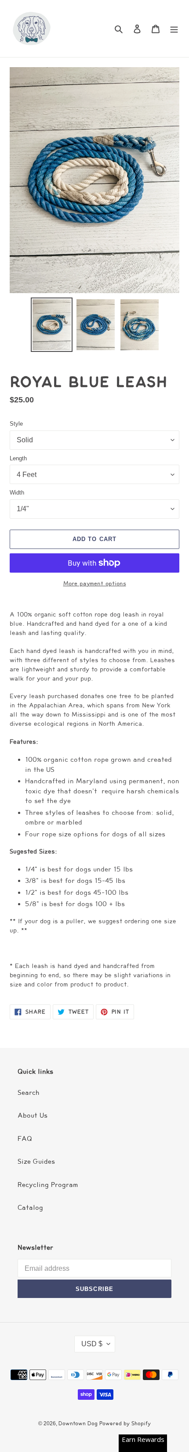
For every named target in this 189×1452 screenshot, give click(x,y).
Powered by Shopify (125, 1423)
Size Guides (36, 1161)
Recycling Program (48, 1185)
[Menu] (174, 28)
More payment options (94, 583)
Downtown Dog (78, 1423)
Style (16, 423)
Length (18, 458)
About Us (32, 1115)
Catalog (30, 1208)
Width (17, 492)
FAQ (25, 1139)
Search (29, 1093)
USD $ (91, 1344)
